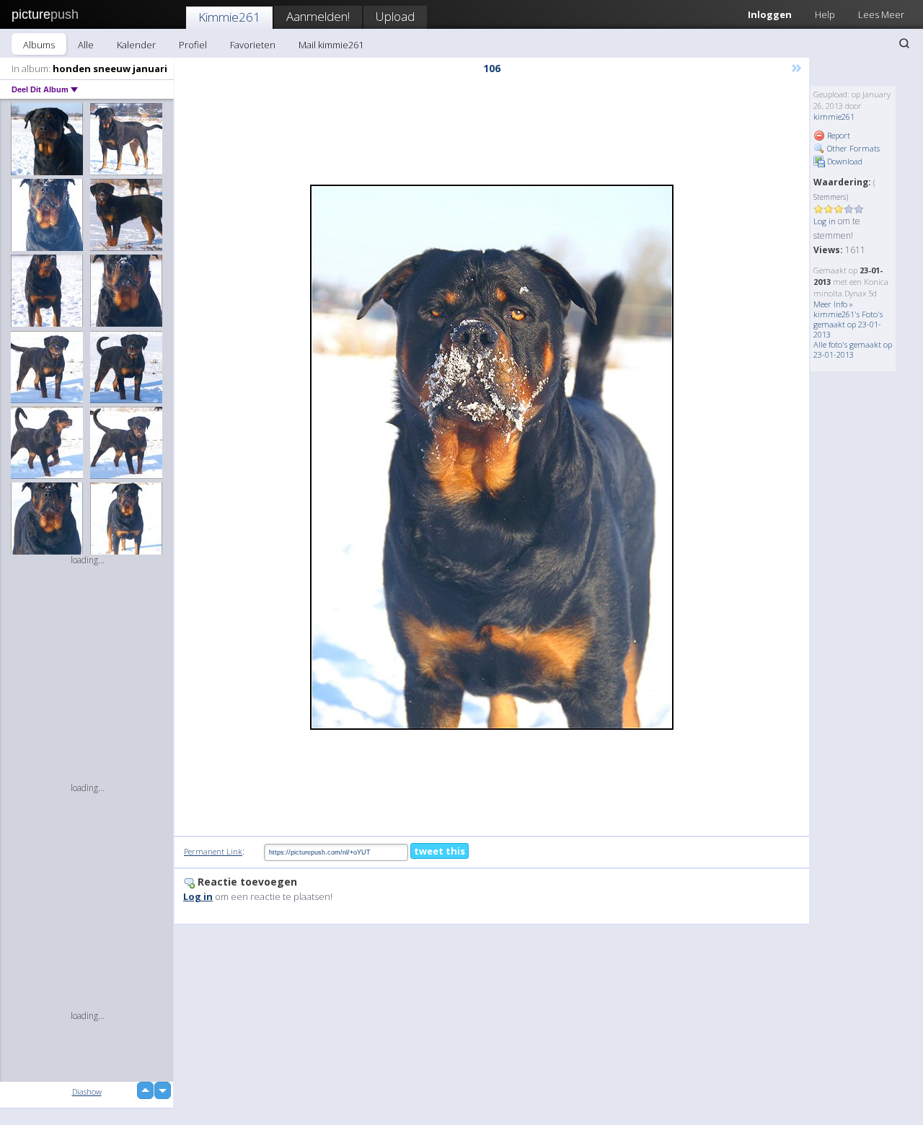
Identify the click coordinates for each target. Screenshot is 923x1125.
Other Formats (852, 148)
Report (837, 135)
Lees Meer (881, 14)
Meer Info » (833, 304)
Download (843, 161)
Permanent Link (213, 851)
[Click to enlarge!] (492, 457)
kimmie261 (833, 116)
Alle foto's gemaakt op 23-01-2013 (852, 349)
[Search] (904, 43)
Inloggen (770, 14)
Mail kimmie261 (331, 44)
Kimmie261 (229, 17)
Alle (86, 44)
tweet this (439, 850)
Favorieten (252, 44)
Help (825, 14)
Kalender (136, 44)
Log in (824, 221)
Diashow (87, 1091)
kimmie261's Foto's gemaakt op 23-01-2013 (848, 324)
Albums (39, 44)
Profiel (193, 44)
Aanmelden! (318, 16)
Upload (395, 16)
